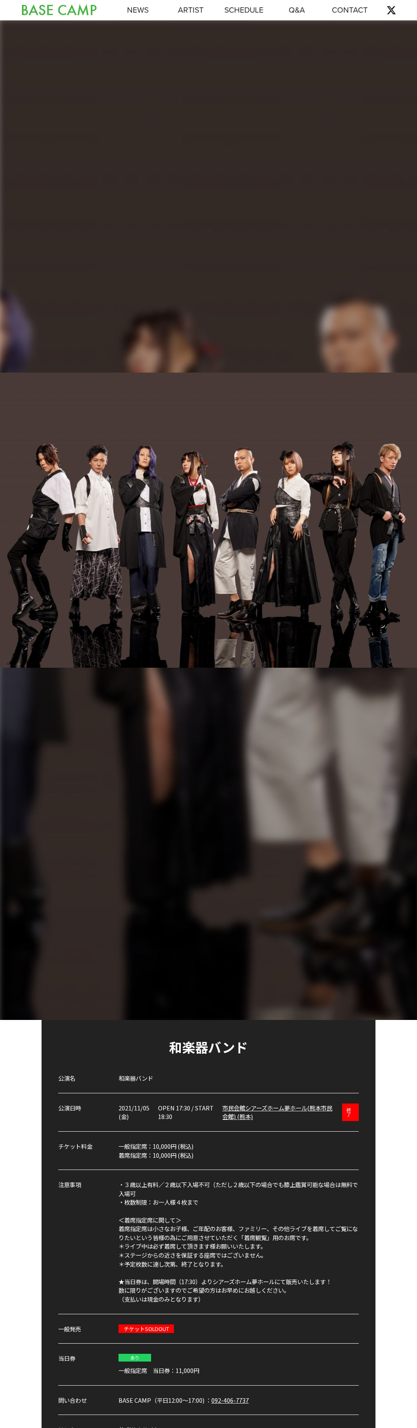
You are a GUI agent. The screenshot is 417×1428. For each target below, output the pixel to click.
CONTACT (350, 10)
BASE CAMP (59, 10)
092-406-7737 (230, 1400)
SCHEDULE (243, 10)
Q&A (297, 10)
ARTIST (191, 10)
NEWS (138, 10)
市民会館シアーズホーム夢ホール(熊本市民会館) (277, 1112)
